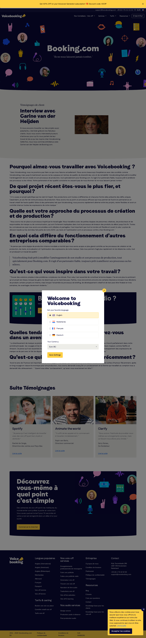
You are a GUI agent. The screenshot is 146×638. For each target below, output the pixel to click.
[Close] (104, 290)
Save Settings (55, 355)
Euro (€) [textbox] (52, 347)
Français (59, 328)
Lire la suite (121, 626)
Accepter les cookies (120, 631)
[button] (73, 4)
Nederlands (61, 322)
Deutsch (59, 335)
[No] (143, 609)
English (59, 315)
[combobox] (73, 346)
